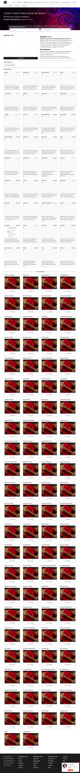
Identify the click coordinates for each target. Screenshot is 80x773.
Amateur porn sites (9, 760)
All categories (18, 2)
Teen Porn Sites (27, 524)
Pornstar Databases (46, 461)
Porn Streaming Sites (28, 690)
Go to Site (12, 88)
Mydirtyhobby (36, 760)
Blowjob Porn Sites (27, 461)
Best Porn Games (46, 420)
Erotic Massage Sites (65, 565)
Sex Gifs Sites (45, 586)
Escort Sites (17, 6)
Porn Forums (45, 316)
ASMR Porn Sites (64, 586)
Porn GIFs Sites (45, 648)
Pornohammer (51, 758)
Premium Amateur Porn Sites (11, 441)
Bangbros (20, 763)
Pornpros (20, 767)
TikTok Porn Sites (27, 565)
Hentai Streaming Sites (47, 358)
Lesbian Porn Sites (9, 399)
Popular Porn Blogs (27, 586)
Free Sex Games (8, 316)
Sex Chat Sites (45, 337)
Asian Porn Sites (45, 275)
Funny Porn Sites (9, 627)
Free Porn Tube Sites (9, 275)
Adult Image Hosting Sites (29, 627)
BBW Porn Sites (45, 524)
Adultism (35, 763)
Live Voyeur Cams (27, 669)
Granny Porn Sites (27, 503)
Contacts (65, 756)
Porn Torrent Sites (9, 503)
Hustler (20, 758)
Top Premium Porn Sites (65, 295)
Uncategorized (26, 731)
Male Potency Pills (46, 690)
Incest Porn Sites (64, 358)
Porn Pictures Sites (27, 316)
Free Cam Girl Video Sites (11, 461)
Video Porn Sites (45, 607)
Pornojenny (51, 760)
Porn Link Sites (63, 648)
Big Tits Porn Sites (56, 2)
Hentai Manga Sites (9, 358)
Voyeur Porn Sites (9, 565)
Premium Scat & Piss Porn (29, 648)
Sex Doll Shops (8, 524)
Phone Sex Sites (8, 711)
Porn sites (35, 767)
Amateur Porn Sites (43, 2)
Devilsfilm (20, 765)
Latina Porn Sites (64, 482)
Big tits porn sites (9, 763)
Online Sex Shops (64, 544)
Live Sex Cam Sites (9, 295)
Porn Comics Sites (64, 337)
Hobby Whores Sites (65, 461)
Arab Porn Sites (8, 607)
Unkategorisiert (64, 711)
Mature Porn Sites (9, 420)
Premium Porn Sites (30, 2)
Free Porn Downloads (65, 627)
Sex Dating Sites (64, 420)
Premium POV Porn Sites (10, 586)
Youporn (50, 765)
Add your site (67, 2)
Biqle (49, 767)
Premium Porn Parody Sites (11, 690)
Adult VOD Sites (8, 669)
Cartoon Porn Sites (64, 524)
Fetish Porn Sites (9, 337)
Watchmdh (35, 758)
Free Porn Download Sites (66, 503)
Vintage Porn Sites (27, 607)
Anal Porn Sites (26, 399)
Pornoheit (50, 763)
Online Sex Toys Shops (10, 482)
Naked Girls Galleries (65, 441)
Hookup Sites (26, 378)
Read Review (12, 86)
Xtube (34, 765)
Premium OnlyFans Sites (66, 607)
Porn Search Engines (28, 441)
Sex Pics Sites (45, 627)
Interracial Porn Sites (46, 441)
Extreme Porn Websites (28, 420)
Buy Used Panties (64, 669)
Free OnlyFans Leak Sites (66, 316)
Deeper (20, 760)
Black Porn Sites (27, 358)
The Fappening (63, 378)
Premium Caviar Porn (28, 711)
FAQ (64, 760)
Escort (6, 731)
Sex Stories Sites (27, 337)
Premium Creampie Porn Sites (49, 565)
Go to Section (12, 291)
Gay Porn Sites (45, 711)
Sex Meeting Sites (27, 482)
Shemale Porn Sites (46, 378)
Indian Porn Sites (9, 378)
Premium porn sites (9, 758)
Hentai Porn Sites (27, 295)
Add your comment (10, 65)
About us (65, 758)
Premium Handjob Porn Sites (48, 669)
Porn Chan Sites (8, 544)
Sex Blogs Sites (26, 544)
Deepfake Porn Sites (46, 503)
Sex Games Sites (46, 544)
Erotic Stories (8, 648)
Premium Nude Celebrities (66, 690)
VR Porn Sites (45, 399)
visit (21, 58)
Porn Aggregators (64, 275)
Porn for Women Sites (65, 399)
